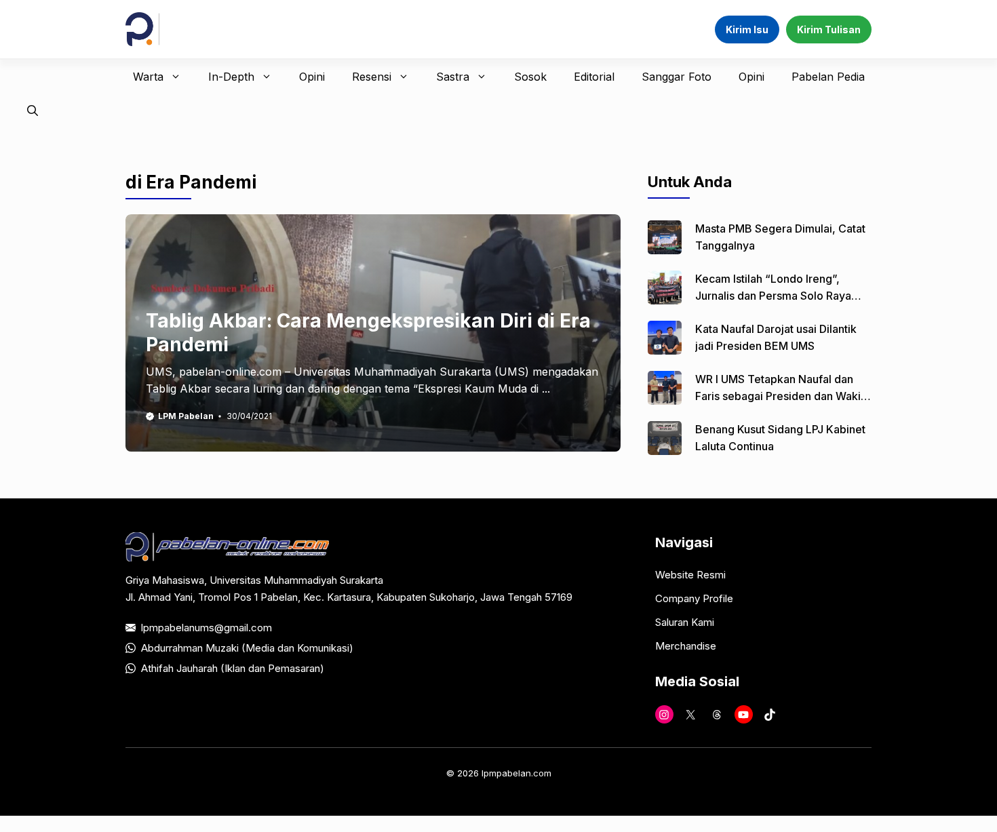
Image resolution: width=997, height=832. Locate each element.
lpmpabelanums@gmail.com (206, 627)
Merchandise (685, 645)
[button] (32, 110)
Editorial (594, 76)
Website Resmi (690, 574)
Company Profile (694, 598)
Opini (312, 76)
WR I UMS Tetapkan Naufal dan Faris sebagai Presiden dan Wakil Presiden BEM (779, 396)
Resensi (371, 76)
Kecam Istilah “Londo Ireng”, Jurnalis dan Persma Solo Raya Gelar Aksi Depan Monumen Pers (779, 295)
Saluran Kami (684, 622)
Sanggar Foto (676, 76)
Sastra (452, 76)
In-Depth (231, 76)
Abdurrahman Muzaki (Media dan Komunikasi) (247, 647)
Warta (148, 76)
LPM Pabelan (186, 416)
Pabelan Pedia (828, 76)
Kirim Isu (747, 29)
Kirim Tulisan (829, 29)
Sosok (530, 76)
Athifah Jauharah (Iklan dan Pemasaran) (232, 668)
